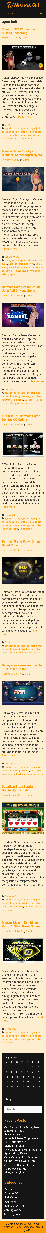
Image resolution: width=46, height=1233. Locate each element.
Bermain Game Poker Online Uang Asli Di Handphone (21, 288)
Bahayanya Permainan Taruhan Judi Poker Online (23, 667)
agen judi (25, 128)
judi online (33, 267)
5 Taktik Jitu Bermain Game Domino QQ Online (21, 417)
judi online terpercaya (19, 525)
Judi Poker (10, 389)
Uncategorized (13, 1214)
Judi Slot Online (14, 1205)
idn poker (32, 131)
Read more (24, 116)
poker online (8, 138)
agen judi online (26, 264)
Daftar (8, 125)
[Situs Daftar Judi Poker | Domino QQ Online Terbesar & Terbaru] (23, 5)
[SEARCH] (41, 13)
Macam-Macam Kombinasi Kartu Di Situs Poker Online (21, 924)
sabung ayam (27, 270)
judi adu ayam (20, 267)
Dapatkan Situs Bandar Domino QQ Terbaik (17, 788)
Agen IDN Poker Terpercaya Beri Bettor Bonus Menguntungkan (21, 1142)
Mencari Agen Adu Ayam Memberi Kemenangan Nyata (22, 153)
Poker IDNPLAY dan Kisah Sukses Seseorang (19, 31)
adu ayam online (24, 260)
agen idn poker (12, 128)
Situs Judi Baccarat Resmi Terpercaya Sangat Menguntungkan (20, 1169)
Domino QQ (11, 515)
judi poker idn (15, 135)
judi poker (18, 400)
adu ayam (10, 260)
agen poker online (18, 131)
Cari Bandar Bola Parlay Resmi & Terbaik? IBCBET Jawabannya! (22, 1131)
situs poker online (24, 138)
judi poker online (31, 135)
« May (7, 1099)
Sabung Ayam (12, 257)
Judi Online (11, 1197)
